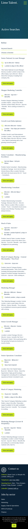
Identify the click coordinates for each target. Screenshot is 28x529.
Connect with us (13, 488)
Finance (3, 512)
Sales (3, 499)
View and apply (8, 83)
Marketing (4, 502)
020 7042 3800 (14, 480)
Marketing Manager (8, 288)
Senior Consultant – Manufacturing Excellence (13, 156)
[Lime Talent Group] (9, 2)
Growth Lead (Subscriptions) (11, 121)
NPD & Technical (6, 509)
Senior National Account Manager (13, 58)
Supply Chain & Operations (10, 505)
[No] (26, 522)
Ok (14, 525)
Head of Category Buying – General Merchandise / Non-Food (13, 258)
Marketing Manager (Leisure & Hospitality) (12, 422)
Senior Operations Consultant (11, 355)
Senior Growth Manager (9, 322)
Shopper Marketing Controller (11, 90)
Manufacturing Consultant (10, 187)
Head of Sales (6, 223)
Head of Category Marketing (11, 389)
